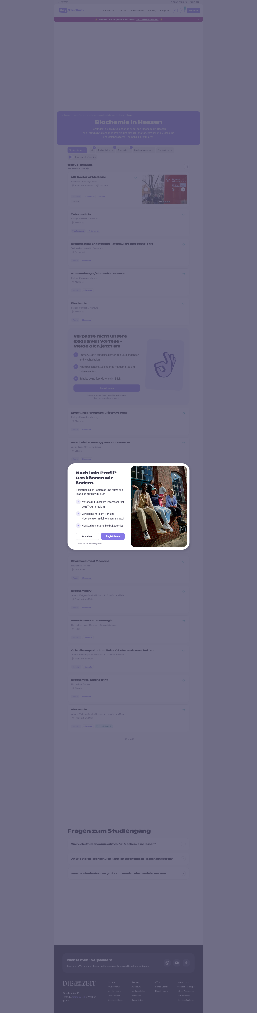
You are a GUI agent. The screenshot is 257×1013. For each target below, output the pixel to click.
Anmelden (87, 536)
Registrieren (113, 536)
